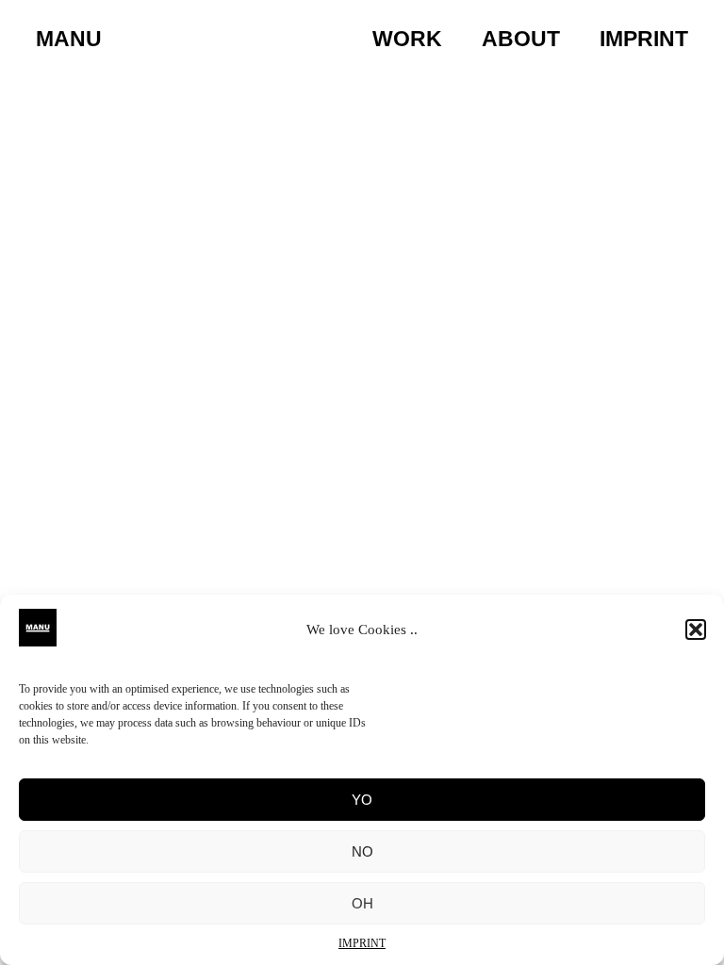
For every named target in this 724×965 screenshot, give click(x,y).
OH (362, 903)
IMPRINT (362, 943)
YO (362, 800)
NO (362, 851)
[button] (695, 629)
